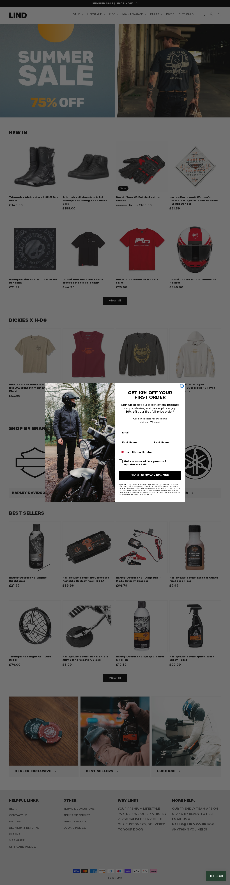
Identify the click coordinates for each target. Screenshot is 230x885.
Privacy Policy (139, 494)
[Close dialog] (182, 386)
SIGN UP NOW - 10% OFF (150, 475)
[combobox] (124, 452)
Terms (149, 494)
